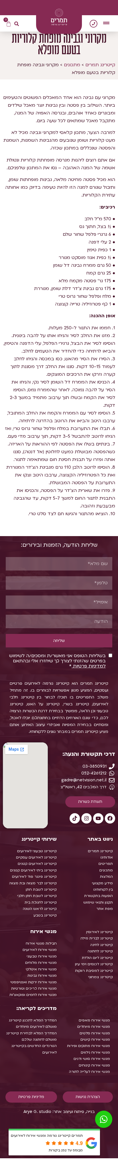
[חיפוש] (16, 24)
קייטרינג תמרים (100, 65)
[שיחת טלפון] (93, 24)
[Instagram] (86, 818)
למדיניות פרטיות (89, 666)
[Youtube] (98, 818)
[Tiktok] (75, 818)
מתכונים (72, 65)
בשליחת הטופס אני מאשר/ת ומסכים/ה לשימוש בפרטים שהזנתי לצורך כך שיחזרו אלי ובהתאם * (57, 661)
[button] (106, 23)
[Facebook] (110, 818)
